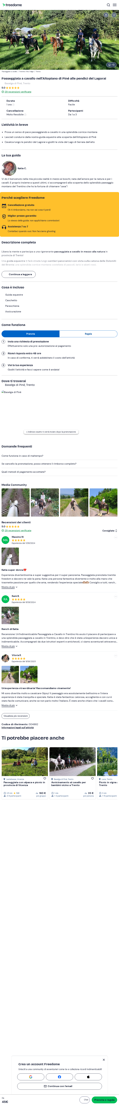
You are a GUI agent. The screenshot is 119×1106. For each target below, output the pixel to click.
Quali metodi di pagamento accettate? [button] (24, 471)
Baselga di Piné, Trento (17, 83)
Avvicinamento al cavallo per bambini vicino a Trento (68, 784)
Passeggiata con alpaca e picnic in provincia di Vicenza (24, 784)
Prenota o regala (104, 1099)
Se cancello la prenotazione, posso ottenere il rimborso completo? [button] (39, 463)
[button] (84, 1100)
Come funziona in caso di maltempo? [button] (22, 455)
